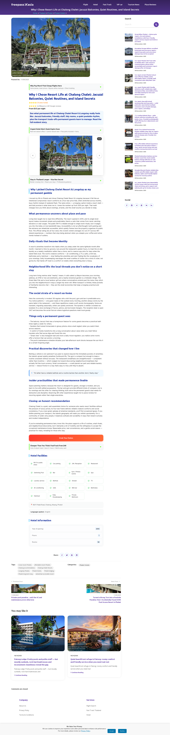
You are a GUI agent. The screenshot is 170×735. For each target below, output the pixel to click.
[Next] (99, 155)
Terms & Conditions (26, 715)
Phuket (50, 13)
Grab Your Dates (66, 438)
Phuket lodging (49, 571)
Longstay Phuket (23, 571)
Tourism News (133, 5)
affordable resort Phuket (42, 565)
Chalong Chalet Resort (45, 568)
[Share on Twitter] (67, 555)
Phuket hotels (36, 571)
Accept (111, 731)
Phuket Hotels (60, 13)
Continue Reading (21, 675)
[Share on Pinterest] (72, 555)
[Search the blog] (156, 24)
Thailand (42, 13)
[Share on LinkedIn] (77, 555)
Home (35, 13)
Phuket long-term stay (25, 574)
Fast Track (107, 5)
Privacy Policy (24, 710)
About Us (22, 706)
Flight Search (91, 706)
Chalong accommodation (26, 568)
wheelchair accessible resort (45, 574)
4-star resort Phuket (24, 565)
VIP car (119, 5)
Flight (85, 5)
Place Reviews (150, 5)
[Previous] (32, 155)
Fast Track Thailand (93, 710)
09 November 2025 (140, 44)
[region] (66, 155)
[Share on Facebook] (62, 555)
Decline (122, 731)
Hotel (95, 5)
